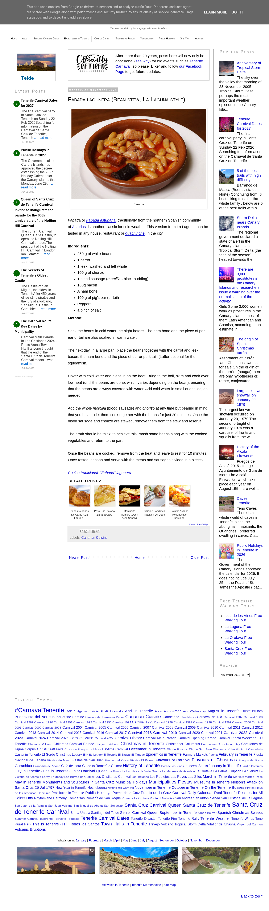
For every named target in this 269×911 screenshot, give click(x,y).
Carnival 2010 (207, 727)
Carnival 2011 (229, 727)
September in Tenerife (178, 812)
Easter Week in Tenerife (76, 38)
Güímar (116, 766)
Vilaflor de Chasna (221, 824)
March (108, 840)
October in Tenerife (188, 787)
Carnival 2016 (93, 733)
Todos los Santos (85, 824)
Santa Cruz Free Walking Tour (238, 650)
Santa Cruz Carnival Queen (153, 805)
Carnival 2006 (117, 727)
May (125, 840)
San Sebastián (114, 805)
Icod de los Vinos (172, 766)
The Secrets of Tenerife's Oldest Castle (31, 275)
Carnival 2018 (140, 733)
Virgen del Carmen (250, 824)
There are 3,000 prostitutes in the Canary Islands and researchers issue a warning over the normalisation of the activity (239, 285)
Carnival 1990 (43, 722)
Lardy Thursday (52, 776)
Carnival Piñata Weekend (237, 738)
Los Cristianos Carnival (113, 776)
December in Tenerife (147, 749)
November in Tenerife (153, 787)
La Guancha (117, 771)
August (152, 840)
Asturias (79, 227)
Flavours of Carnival (173, 760)
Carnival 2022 (235, 733)
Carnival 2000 (241, 722)
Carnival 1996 (163, 722)
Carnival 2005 (95, 727)
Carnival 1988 (253, 717)
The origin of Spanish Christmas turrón (247, 346)
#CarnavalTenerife (39, 710)
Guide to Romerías (96, 766)
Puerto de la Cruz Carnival (163, 793)
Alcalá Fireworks (111, 711)
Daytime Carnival (115, 749)
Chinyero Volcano (107, 744)
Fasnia (213, 754)
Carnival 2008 (162, 727)
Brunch (257, 711)
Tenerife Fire (167, 818)
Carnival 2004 (73, 727)
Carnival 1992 (82, 722)
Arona (176, 711)
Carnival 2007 (140, 727)
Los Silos (195, 776)
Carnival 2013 (25, 733)
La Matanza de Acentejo (178, 771)
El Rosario (110, 754)
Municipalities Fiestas (171, 782)
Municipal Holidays (132, 782)
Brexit (246, 711)
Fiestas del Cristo (117, 760)
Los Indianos (140, 776)
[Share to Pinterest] (98, 531)
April (117, 840)
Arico (167, 711)
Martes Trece (254, 776)
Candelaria (171, 717)
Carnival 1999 (222, 722)
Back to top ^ (252, 896)
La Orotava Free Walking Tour (238, 640)
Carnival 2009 (185, 727)
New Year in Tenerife (71, 787)
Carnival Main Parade (159, 738)
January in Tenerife (225, 766)
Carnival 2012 (252, 727)
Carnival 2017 (116, 733)
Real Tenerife (225, 793)
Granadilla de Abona (46, 766)
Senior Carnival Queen (139, 812)
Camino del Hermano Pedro (104, 717)
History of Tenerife (141, 765)
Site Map (184, 38)
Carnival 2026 (81, 738)
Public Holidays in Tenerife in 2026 (250, 550)
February (95, 840)
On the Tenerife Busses (224, 787)
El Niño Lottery (93, 754)
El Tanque (138, 754)
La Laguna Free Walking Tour (237, 629)
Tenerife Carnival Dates (105, 818)
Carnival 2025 (58, 738)
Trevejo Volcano (161, 824)
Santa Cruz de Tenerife (207, 805)
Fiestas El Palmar (142, 760)
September (166, 840)
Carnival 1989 (24, 722)
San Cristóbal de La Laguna (242, 798)
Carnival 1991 (63, 722)
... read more (43, 138)
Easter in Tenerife (28, 754)
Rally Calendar (200, 793)
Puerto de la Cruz (126, 793)
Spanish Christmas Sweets (240, 812)
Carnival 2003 (51, 727)
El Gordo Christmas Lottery (62, 754)
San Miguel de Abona (88, 805)
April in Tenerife (139, 711)
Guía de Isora (71, 766)
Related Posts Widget (198, 524)
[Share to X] (90, 531)
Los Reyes (179, 776)
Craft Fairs (55, 749)
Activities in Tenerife (115, 885)
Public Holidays (167, 38)
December (213, 840)
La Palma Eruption (227, 771)
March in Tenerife (217, 776)
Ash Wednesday (194, 711)
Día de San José (200, 749)
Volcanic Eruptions (30, 829)
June (134, 840)
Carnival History (128, 738)
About (25, 38)
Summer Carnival (26, 818)
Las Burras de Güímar (79, 776)
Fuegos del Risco (251, 760)
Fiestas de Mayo (58, 760)
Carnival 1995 (142, 722)
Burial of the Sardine (68, 717)
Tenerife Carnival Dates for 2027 (249, 123)
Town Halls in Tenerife (124, 823)
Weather (199, 38)
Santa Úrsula (80, 812)
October (182, 840)
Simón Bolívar (207, 812)
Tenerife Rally (188, 818)
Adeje (71, 711)
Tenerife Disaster (143, 818)
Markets (238, 776)
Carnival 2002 (31, 727)
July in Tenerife (27, 771)
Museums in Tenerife (212, 782)
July (142, 840)
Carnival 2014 (48, 733)
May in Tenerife (28, 782)
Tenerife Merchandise (146, 885)
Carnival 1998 (202, 722)
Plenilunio (43, 793)
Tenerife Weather (215, 818)
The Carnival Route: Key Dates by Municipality (34, 326)
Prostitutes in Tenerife (67, 793)
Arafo (158, 711)
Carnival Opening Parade (197, 738)
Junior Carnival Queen (88, 771)
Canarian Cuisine (94, 537)
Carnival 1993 (102, 722)
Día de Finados (177, 749)
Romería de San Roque (103, 798)
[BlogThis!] (86, 531)
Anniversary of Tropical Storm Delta (249, 67)
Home (14, 38)
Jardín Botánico (252, 766)
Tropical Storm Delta (190, 824)
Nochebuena (97, 787)
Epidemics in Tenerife (164, 754)
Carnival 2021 (212, 733)
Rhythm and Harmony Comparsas (59, 798)
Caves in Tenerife (244, 500)
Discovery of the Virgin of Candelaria (238, 749)
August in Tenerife (223, 711)
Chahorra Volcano (40, 744)
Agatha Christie (88, 711)
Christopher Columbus (183, 744)
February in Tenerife (235, 754)
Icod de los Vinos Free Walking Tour (243, 618)
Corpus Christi (102, 38)
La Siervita (250, 771)
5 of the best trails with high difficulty (249, 175)
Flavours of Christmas (214, 759)
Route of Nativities (162, 798)
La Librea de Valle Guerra (143, 771)
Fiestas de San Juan (88, 760)
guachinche (135, 233)
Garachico (23, 766)
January (81, 840)
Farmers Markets (195, 754)
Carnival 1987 (233, 717)
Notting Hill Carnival (121, 787)
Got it (237, 12)
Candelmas (188, 717)
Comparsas (208, 744)
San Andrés (183, 798)
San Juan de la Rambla (31, 805)
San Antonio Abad (206, 798)
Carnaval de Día (209, 717)
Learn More (215, 12)
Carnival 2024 (35, 738)
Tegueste (73, 818)
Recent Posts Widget (24, 376)
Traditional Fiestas (125, 38)
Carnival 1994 (121, 722)
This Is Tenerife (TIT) (50, 824)
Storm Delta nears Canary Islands (248, 222)
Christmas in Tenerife (142, 743)
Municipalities (146, 38)
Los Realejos (160, 776)
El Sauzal (124, 754)
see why (142, 61)
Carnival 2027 (104, 738)
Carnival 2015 (71, 733)
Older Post (199, 557)
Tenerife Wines (242, 818)
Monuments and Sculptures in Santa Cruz (78, 782)
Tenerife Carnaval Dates (46, 38)
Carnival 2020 (189, 733)
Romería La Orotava (135, 798)
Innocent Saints (196, 766)
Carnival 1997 (183, 722)
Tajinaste (60, 818)
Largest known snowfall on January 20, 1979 (249, 398)
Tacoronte (46, 818)
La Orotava (204, 771)
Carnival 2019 (165, 733)
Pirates (249, 787)
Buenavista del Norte (33, 717)
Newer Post (78, 557)
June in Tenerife (54, 771)
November (197, 840)
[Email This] (82, 531)
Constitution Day (229, 744)
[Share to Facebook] (94, 531)
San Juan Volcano (60, 805)
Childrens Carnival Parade (74, 744)
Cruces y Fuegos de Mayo (83, 749)
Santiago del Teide (105, 812)
